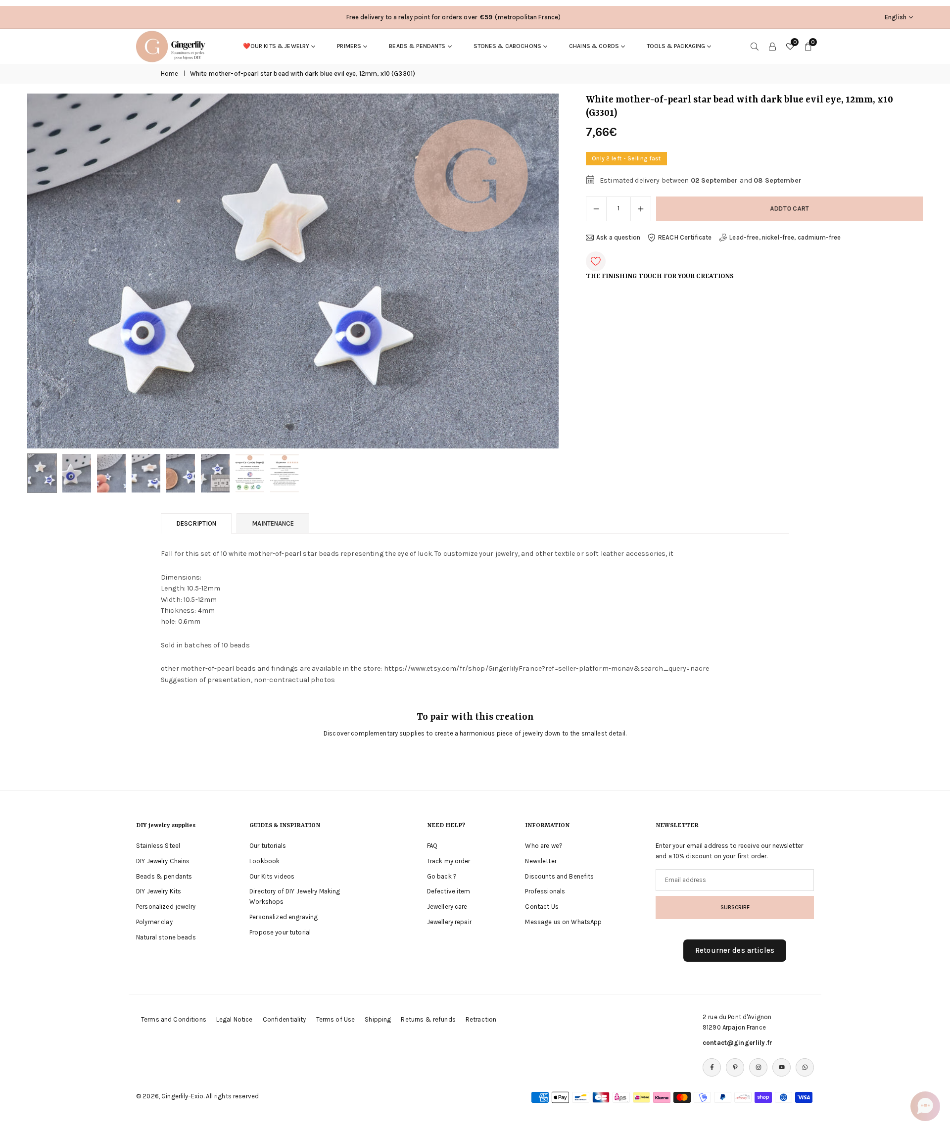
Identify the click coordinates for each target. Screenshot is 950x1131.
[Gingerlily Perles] (173, 45)
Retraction (481, 1019)
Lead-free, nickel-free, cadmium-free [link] (785, 237)
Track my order (449, 861)
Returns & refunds (428, 1019)
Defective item (449, 891)
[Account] (772, 46)
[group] (293, 271)
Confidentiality (284, 1019)
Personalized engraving (283, 917)
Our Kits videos (271, 876)
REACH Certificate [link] (685, 237)
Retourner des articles (734, 950)
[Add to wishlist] (596, 261)
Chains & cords (594, 46)
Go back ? (442, 876)
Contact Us (541, 906)
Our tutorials (267, 845)
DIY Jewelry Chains (163, 861)
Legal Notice (234, 1019)
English (895, 17)
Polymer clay (154, 922)
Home (170, 73)
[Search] (754, 46)
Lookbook (264, 861)
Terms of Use (335, 1019)
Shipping (378, 1019)
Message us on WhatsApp (563, 922)
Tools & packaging (676, 46)
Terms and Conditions (173, 1019)
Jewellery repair (449, 922)
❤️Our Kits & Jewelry (276, 46)
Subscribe (735, 907)
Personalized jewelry (165, 906)
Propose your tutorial (280, 932)
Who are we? (544, 845)
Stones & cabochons (508, 46)
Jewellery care (447, 906)
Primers (349, 46)
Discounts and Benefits (559, 876)
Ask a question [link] (618, 237)
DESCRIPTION (196, 523)
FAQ (432, 845)
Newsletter (540, 861)
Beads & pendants (417, 46)
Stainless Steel (158, 845)
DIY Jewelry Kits (158, 891)
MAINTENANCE (273, 523)
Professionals (545, 891)
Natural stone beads (166, 937)
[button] (534, 271)
